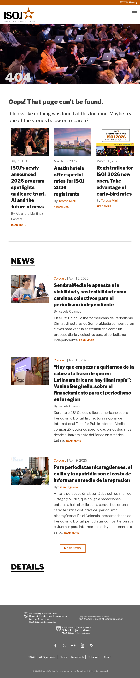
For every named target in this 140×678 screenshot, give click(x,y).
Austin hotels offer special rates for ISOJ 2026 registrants (69, 181)
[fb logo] (55, 648)
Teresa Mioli (67, 201)
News (63, 657)
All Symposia (47, 657)
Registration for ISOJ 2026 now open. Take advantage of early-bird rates (114, 181)
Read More (18, 224)
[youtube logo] (82, 648)
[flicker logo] (73, 648)
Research (77, 657)
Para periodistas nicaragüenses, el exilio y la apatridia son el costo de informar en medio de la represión (93, 473)
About (107, 657)
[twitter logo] (64, 648)
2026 (32, 657)
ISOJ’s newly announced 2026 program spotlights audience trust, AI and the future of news (28, 187)
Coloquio (60, 278)
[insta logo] (91, 648)
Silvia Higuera (68, 487)
